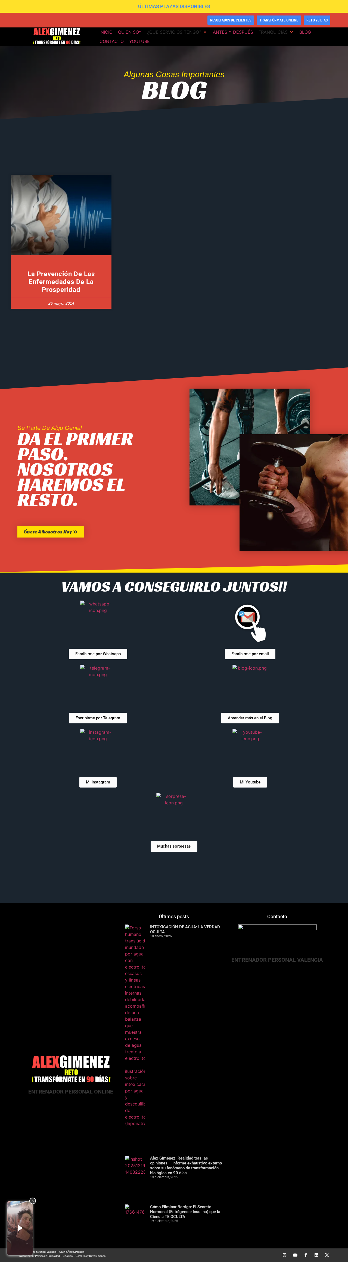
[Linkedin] (316, 1255)
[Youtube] (295, 1255)
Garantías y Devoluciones (90, 1255)
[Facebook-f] (306, 1255)
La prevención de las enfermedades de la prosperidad (61, 281)
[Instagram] (284, 1255)
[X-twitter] (327, 1255)
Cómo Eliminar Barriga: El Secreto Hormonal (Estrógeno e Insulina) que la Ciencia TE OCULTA (185, 1211)
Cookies (68, 1255)
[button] (177, 32)
